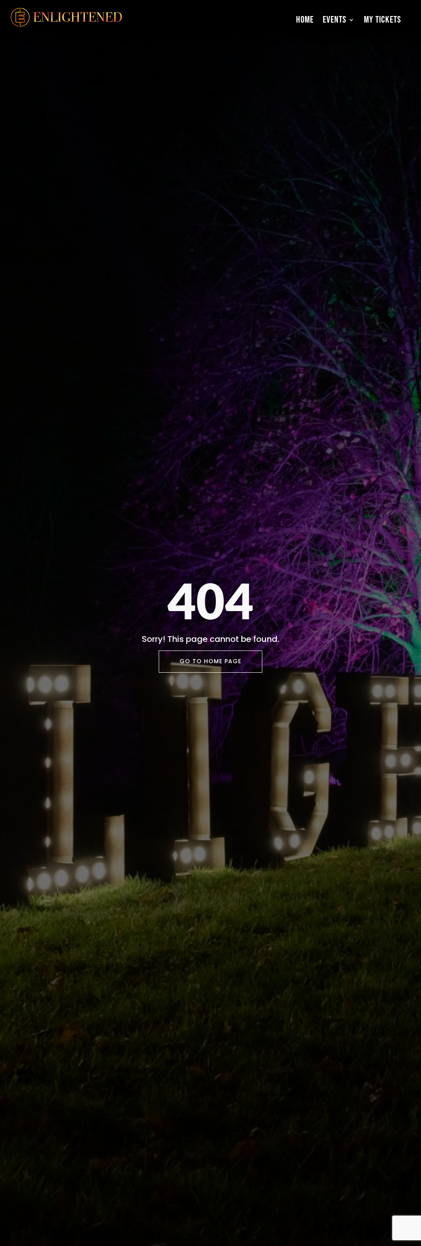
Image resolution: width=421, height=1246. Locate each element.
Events (335, 19)
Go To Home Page (210, 661)
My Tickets (382, 19)
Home (305, 19)
